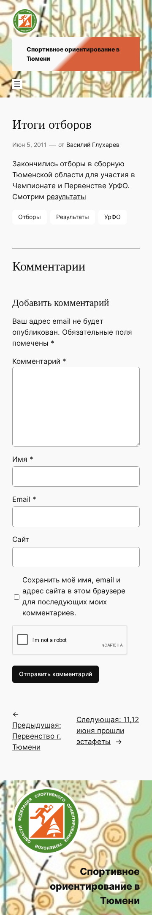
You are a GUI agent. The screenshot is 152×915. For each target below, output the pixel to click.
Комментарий (39, 361)
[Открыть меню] (17, 84)
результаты (66, 196)
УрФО (112, 216)
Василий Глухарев (92, 144)
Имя (22, 459)
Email (24, 499)
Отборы (29, 216)
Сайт (20, 539)
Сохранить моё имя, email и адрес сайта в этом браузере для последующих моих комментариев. (73, 596)
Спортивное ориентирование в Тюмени (95, 886)
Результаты (72, 216)
